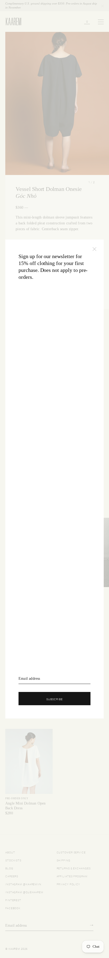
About (10, 852)
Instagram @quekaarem (24, 892)
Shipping (63, 860)
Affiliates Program (72, 876)
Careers (11, 876)
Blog (9, 868)
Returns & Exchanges (74, 868)
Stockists (13, 860)
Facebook (12, 908)
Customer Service (71, 852)
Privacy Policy (68, 884)
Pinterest (13, 900)
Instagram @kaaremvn (23, 884)
